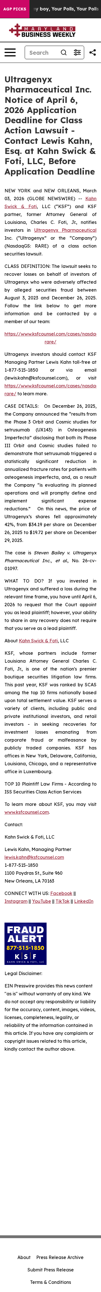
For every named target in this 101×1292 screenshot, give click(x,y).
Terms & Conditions (50, 1282)
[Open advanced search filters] (77, 52)
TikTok (63, 901)
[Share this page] (93, 52)
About (24, 1257)
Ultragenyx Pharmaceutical (65, 230)
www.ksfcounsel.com (26, 812)
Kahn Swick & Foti (38, 640)
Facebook (61, 893)
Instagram (15, 901)
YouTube (41, 901)
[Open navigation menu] (10, 52)
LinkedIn (83, 901)
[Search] (63, 52)
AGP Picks (14, 9)
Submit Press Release (50, 1270)
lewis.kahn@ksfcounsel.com (34, 857)
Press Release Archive (60, 1257)
